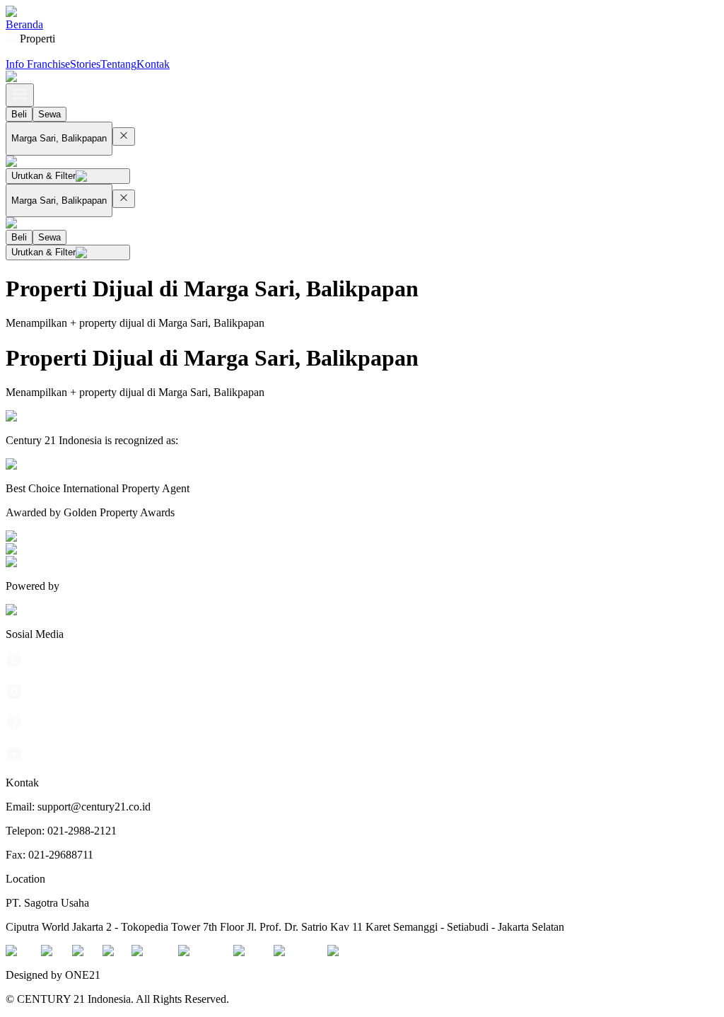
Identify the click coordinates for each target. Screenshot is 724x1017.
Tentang (118, 64)
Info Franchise (38, 64)
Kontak (153, 64)
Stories (85, 64)
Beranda (24, 24)
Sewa (49, 114)
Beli (19, 114)
